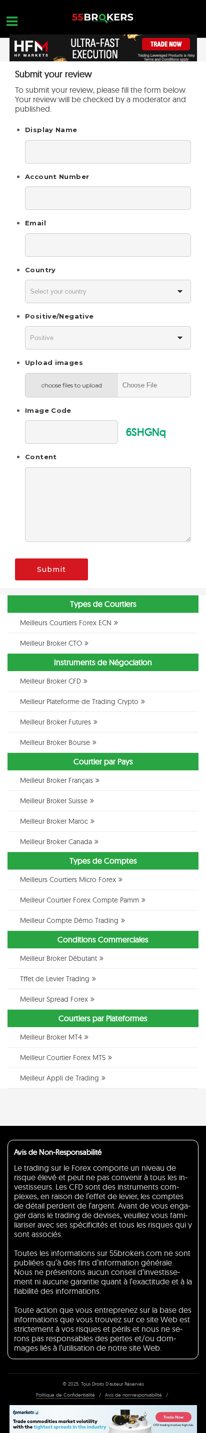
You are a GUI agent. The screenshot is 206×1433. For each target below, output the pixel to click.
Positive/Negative (59, 316)
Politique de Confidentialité (65, 1395)
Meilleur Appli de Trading (59, 1078)
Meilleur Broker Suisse (54, 800)
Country (40, 270)
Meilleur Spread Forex (54, 999)
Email (35, 223)
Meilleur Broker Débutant (58, 958)
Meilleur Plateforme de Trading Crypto (79, 701)
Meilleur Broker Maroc (54, 821)
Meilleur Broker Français (56, 780)
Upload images (54, 362)
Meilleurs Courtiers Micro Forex (68, 879)
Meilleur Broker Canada (56, 841)
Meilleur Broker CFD (50, 681)
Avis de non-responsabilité (133, 1395)
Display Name (51, 130)
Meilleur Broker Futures (55, 721)
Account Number (57, 176)
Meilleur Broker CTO (51, 643)
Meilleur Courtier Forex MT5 (63, 1057)
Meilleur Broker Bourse (55, 742)
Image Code (48, 410)
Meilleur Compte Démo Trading (69, 920)
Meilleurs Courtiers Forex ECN (66, 622)
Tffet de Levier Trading (55, 978)
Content (41, 457)
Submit (51, 569)
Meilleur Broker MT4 (51, 1037)
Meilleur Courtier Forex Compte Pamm (79, 900)
